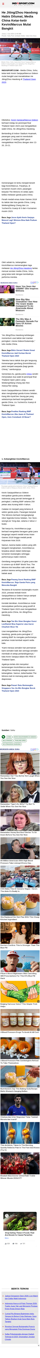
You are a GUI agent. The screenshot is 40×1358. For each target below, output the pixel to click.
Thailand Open (20, 740)
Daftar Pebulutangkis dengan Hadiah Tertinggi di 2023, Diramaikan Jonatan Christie (20, 1336)
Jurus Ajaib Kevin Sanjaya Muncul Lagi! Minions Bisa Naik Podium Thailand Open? (19, 220)
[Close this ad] (38, 1345)
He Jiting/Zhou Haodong (21, 268)
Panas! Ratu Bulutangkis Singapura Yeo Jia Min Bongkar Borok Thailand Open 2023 (18, 688)
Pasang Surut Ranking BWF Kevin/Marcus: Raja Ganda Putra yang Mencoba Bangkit (19, 582)
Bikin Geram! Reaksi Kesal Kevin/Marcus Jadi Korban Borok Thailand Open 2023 (18, 353)
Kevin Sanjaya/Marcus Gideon (24, 120)
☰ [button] (3, 4)
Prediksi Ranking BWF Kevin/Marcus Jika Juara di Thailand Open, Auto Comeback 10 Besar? (18, 414)
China (29, 374)
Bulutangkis (7, 740)
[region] (20, 1352)
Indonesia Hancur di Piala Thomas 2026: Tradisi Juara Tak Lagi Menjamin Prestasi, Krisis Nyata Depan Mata (21, 1306)
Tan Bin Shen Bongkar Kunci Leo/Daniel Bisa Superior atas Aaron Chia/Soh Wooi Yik (19, 624)
